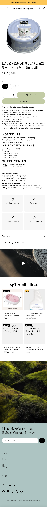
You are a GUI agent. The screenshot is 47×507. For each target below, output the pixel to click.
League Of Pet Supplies (19, 500)
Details (6, 236)
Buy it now (23, 101)
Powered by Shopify (33, 500)
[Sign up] (42, 441)
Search (4, 459)
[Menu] (2, 8)
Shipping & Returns (14, 242)
